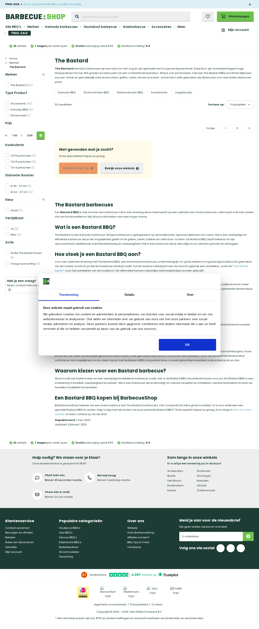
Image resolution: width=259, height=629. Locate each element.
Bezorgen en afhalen (19, 532)
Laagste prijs (183, 92)
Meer (181, 27)
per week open (51, 46)
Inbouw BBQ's (68, 537)
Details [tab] (130, 294)
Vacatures (134, 547)
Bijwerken (41, 135)
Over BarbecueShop (140, 532)
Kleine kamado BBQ (130, 92)
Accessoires (161, 27)
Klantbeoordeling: (135, 46)
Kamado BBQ (67, 92)
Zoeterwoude (206, 490)
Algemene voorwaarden (110, 604)
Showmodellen (69, 552)
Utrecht (201, 485)
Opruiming (66, 557)
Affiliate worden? (138, 537)
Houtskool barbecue (100, 27)
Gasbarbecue (134, 27)
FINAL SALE (19, 33)
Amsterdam (175, 471)
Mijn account (238, 30)
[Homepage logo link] (35, 17)
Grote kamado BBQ (96, 92)
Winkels (132, 528)
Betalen (10, 537)
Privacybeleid (139, 604)
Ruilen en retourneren (19, 542)
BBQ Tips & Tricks (138, 542)
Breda (171, 476)
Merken (33, 27)
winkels (20, 46)
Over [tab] (190, 294)
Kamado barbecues (61, 27)
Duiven (171, 490)
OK (187, 344)
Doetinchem (175, 485)
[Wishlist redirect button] (208, 17)
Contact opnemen (17, 528)
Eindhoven (204, 471)
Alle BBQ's (13, 27)
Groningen (204, 476)
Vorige (210, 128)
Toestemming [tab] (68, 294)
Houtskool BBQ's (69, 528)
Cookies (157, 604)
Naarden (203, 481)
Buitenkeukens (68, 547)
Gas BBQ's (65, 532)
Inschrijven (248, 536)
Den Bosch (174, 481)
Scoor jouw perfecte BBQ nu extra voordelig (52, 4)
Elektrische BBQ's (70, 542)
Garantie (11, 547)
